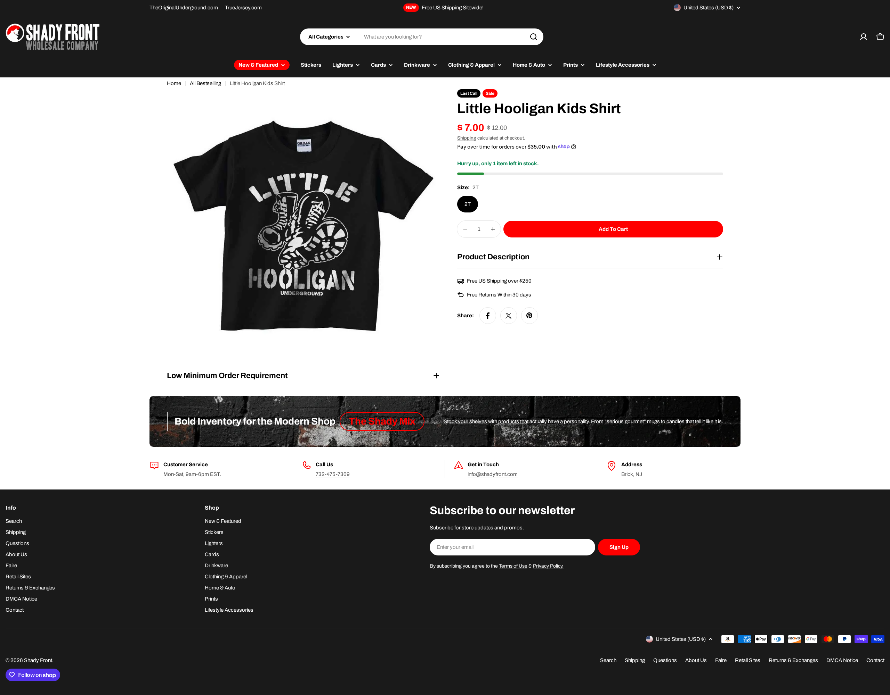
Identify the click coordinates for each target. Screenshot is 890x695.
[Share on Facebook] (487, 315)
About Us (696, 660)
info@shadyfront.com (493, 474)
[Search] (533, 37)
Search (608, 660)
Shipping (466, 138)
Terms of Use (513, 566)
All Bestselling (205, 83)
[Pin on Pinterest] (529, 315)
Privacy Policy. (548, 566)
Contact (875, 660)
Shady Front (38, 660)
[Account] (863, 37)
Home (174, 83)
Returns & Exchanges (793, 660)
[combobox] (421, 36)
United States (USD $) (708, 7)
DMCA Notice (842, 660)
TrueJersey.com (243, 7)
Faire (721, 660)
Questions (665, 660)
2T (467, 204)
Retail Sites (747, 660)
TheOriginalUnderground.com (183, 7)
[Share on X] (508, 315)
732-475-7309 (333, 474)
